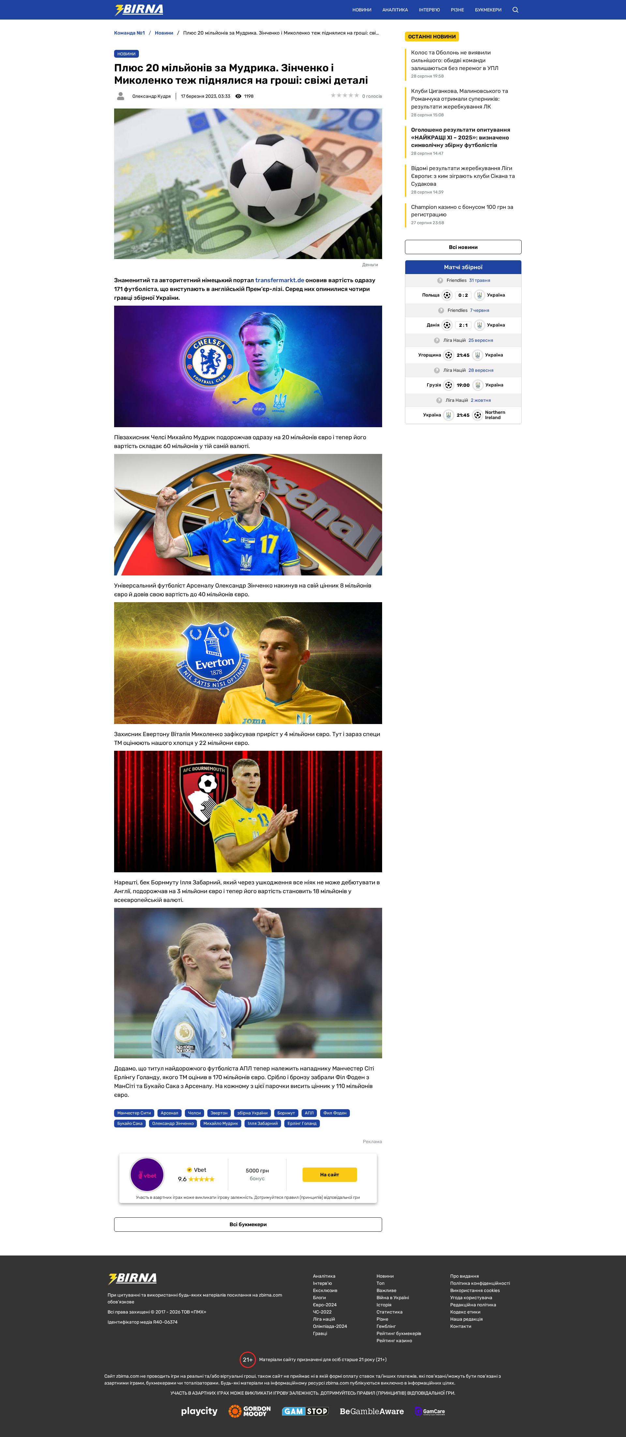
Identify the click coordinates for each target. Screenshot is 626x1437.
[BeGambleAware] (372, 1412)
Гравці (320, 1333)
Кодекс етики (465, 1312)
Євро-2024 (325, 1305)
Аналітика (395, 10)
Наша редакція (466, 1319)
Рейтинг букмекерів (399, 1333)
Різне (457, 10)
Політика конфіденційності (480, 1283)
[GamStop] (305, 1412)
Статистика (390, 1312)
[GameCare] (430, 1412)
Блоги (319, 1297)
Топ (380, 1283)
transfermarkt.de (279, 280)
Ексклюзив (325, 1290)
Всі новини (463, 247)
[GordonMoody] (250, 1412)
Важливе (386, 1290)
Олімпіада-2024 (330, 1326)
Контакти (460, 1326)
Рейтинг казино (394, 1340)
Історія (384, 1305)
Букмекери (488, 10)
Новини (361, 10)
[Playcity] (199, 1412)
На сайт (329, 1175)
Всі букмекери (248, 1224)
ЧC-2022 (322, 1312)
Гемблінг (386, 1326)
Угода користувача (471, 1297)
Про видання (464, 1276)
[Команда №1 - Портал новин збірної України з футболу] (135, 10)
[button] (515, 10)
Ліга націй (324, 1319)
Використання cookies (475, 1290)
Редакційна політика (473, 1305)
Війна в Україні (393, 1297)
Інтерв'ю (429, 10)
